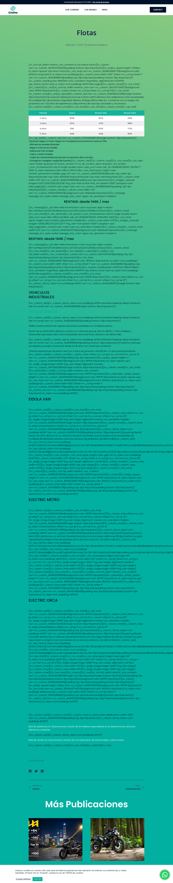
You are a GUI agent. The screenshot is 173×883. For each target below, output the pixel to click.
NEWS (104, 9)
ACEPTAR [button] (37, 879)
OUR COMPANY (72, 9)
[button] (30, 771)
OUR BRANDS (90, 9)
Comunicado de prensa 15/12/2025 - (86, 2)
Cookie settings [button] (23, 879)
